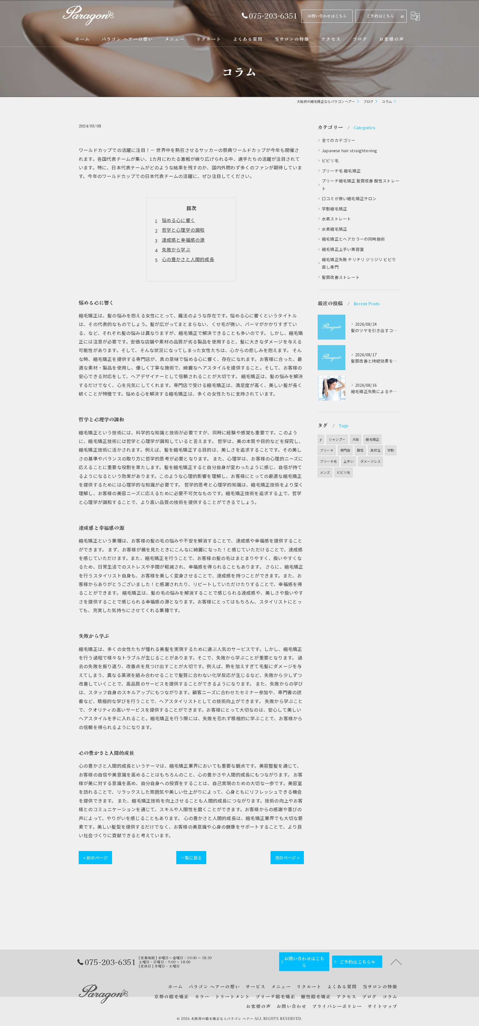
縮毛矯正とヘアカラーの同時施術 (353, 239)
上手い (348, 461)
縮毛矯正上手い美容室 (343, 249)
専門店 (345, 450)
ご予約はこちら (380, 16)
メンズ (325, 472)
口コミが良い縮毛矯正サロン (349, 198)
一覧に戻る (191, 857)
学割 (390, 450)
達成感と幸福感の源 (183, 239)
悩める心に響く (178, 220)
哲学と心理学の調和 (183, 229)
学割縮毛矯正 (334, 209)
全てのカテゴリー (339, 140)
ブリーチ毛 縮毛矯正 (341, 171)
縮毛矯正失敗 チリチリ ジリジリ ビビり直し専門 (359, 263)
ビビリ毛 (330, 160)
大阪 (355, 439)
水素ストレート (336, 219)
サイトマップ (383, 1006)
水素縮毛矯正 (334, 229)
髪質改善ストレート (341, 277)
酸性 (360, 450)
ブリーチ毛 (328, 461)
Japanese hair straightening (349, 150)
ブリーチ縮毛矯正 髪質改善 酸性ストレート (360, 184)
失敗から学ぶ (176, 249)
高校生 (375, 450)
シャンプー (337, 439)
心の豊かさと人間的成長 (188, 259)
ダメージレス (370, 461)
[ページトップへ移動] (396, 961)
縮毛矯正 (372, 439)
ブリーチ (326, 450)
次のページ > (287, 857)
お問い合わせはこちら (327, 16)
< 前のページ (95, 857)
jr (321, 439)
